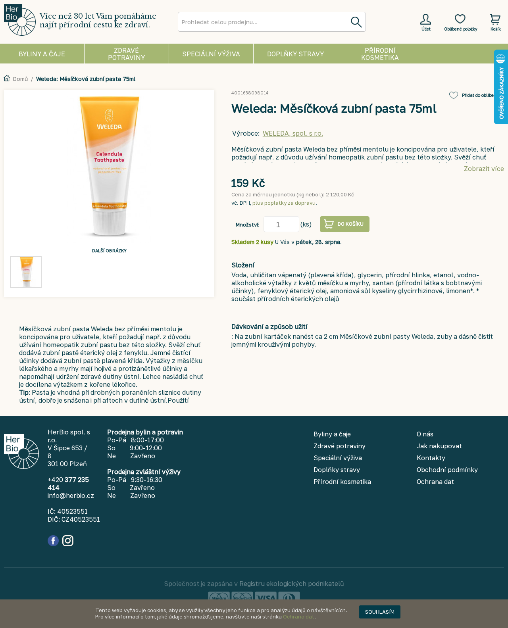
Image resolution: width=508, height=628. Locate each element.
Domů (20, 78)
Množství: (248, 224)
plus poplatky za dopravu (284, 203)
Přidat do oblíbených (483, 95)
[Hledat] (356, 22)
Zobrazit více (484, 169)
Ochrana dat (298, 616)
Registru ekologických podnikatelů (291, 584)
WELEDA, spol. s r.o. (293, 133)
